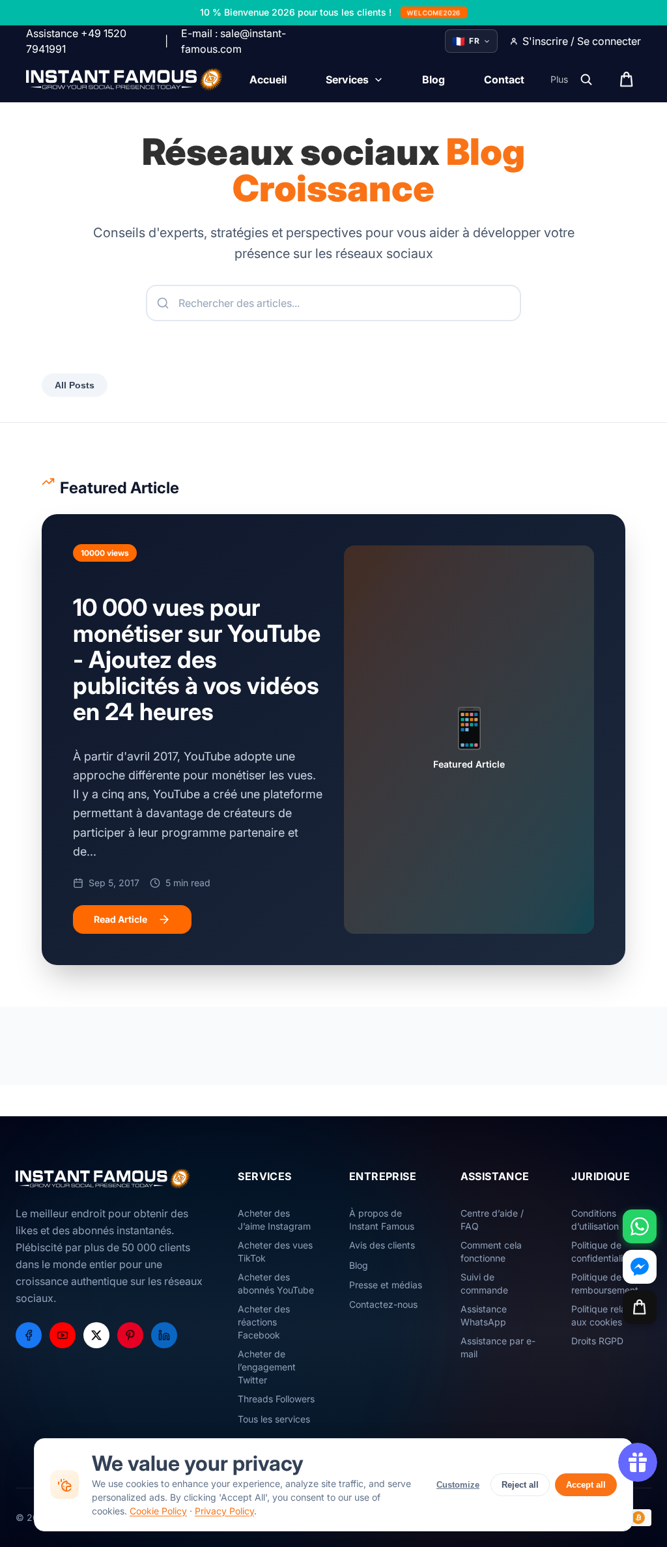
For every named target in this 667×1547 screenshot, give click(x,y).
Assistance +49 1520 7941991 (76, 41)
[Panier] (640, 1307)
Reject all (520, 1485)
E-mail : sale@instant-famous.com (233, 41)
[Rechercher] (586, 79)
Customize (457, 1485)
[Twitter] (96, 1335)
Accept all (586, 1485)
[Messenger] (640, 1267)
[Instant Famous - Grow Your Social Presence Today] (124, 79)
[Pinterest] (130, 1335)
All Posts (74, 385)
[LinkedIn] (164, 1335)
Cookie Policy (158, 1510)
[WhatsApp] (640, 1226)
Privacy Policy (224, 1510)
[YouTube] (63, 1335)
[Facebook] (29, 1335)
